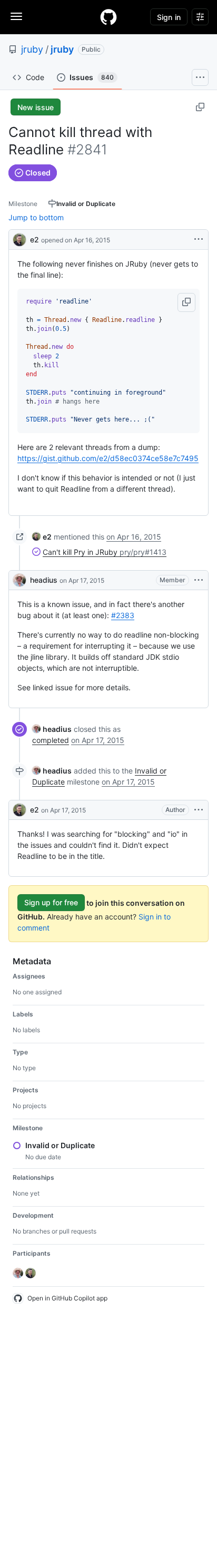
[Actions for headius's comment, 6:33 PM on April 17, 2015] (198, 580)
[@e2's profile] (19, 238)
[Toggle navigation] (16, 16)
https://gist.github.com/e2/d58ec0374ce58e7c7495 (108, 458)
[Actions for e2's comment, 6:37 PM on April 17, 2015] (198, 810)
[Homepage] (108, 16)
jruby (32, 49)
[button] (186, 302)
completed (50, 740)
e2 (34, 239)
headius (43, 579)
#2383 (122, 615)
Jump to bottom (36, 217)
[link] (42, 536)
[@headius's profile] (19, 580)
